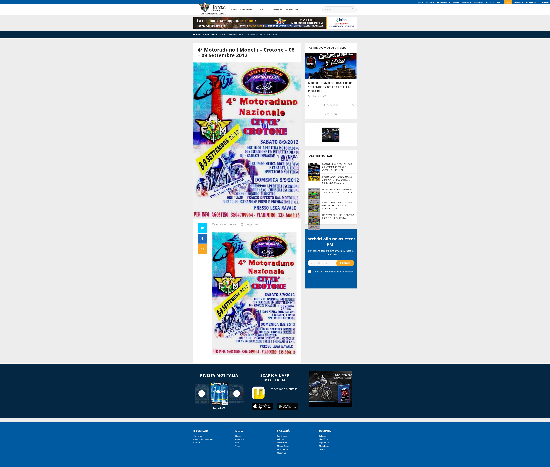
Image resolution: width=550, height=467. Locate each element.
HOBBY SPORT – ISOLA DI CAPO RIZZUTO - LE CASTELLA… (338, 216)
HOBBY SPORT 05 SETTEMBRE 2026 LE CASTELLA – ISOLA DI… (337, 191)
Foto (237, 442)
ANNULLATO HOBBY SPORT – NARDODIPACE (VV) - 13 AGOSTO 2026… (337, 205)
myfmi (508, 2)
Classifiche (323, 439)
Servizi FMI (490, 2)
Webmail (545, 2)
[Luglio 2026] (219, 393)
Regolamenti (324, 442)
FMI (419, 2)
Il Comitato (246, 9)
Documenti (518, 2)
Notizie (233, 224)
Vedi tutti (331, 114)
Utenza (275, 9)
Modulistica (324, 446)
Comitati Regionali (461, 2)
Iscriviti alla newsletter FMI (330, 241)
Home (234, 9)
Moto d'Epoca (283, 446)
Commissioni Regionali (203, 439)
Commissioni (442, 2)
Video (237, 446)
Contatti (196, 442)
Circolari (322, 449)
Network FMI (531, 2)
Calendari (323, 436)
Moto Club (478, 2)
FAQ (498, 2)
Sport (262, 9)
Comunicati (240, 439)
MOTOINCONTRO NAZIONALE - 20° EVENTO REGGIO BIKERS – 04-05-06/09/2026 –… (337, 179)
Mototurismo (211, 34)
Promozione (282, 449)
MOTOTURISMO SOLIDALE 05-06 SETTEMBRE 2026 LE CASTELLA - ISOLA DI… (330, 87)
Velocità (280, 439)
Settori (429, 2)
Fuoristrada (282, 436)
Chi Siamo (197, 436)
